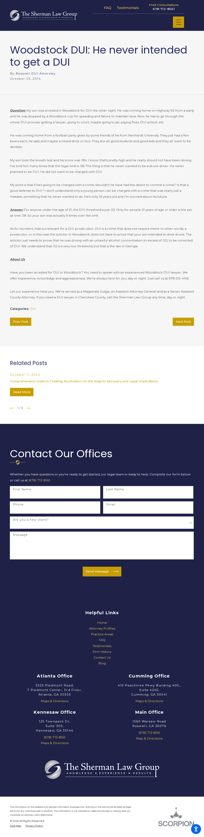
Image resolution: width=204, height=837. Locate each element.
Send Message (97, 571)
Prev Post (20, 321)
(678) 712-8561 (39, 480)
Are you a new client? (31, 520)
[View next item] (28, 408)
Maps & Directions (55, 701)
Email (110, 504)
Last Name (115, 489)
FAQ (107, 8)
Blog (102, 663)
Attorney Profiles (102, 628)
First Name (22, 489)
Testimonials (128, 8)
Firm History (102, 652)
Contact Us (102, 657)
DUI (33, 309)
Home (102, 623)
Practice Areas (102, 634)
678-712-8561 (164, 9)
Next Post (183, 321)
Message (20, 535)
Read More (21, 392)
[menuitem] (102, 623)
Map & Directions (149, 738)
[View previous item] (12, 408)
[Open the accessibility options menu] (196, 829)
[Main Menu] (178, 22)
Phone (18, 504)
